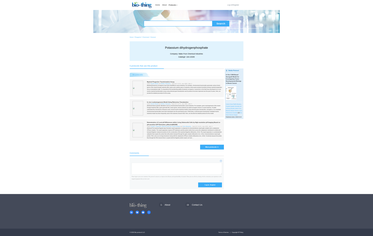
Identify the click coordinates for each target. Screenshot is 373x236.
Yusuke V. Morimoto (156, 126)
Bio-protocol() (138, 75)
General (153, 37)
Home (157, 5)
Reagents (138, 37)
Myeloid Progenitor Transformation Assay (160, 82)
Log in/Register (233, 5)
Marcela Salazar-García (232, 110)
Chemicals (146, 37)
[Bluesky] (137, 212)
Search (221, 23)
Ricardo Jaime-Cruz (236, 108)
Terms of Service (223, 232)
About (164, 5)
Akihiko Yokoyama (166, 83)
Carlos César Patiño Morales (233, 104)
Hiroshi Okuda (154, 83)
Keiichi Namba (176, 126)
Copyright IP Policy (237, 232)
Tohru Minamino (187, 126)
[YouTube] (143, 212)
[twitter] (149, 212)
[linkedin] (131, 212)
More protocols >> (212, 147)
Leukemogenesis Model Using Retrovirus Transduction (167, 102)
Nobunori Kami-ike (167, 126)
